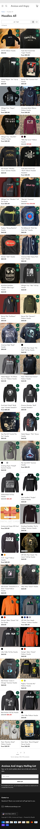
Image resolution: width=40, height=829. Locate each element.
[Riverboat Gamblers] (10, 273)
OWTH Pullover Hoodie (8, 51)
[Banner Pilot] (10, 304)
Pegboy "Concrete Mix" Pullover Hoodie (28, 685)
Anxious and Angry (17, 817)
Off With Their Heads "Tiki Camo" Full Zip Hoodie (29, 556)
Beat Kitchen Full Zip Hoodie (9, 712)
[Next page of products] (24, 753)
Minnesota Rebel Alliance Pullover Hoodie (28, 109)
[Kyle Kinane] (10, 156)
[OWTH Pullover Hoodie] (10, 39)
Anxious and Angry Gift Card (10, 526)
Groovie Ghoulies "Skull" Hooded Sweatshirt (28, 406)
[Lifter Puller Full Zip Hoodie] (10, 637)
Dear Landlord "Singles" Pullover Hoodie (28, 498)
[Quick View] (17, 35)
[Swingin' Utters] (10, 605)
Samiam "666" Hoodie (8, 257)
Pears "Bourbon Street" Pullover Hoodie (8, 743)
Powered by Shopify (29, 817)
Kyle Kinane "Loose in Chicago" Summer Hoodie (9, 682)
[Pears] (10, 730)
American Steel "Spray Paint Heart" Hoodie (29, 258)
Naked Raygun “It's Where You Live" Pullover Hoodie (9, 378)
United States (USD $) (10, 814)
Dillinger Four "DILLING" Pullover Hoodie (8, 138)
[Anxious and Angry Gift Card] (10, 514)
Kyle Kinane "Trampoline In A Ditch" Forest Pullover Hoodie (10, 589)
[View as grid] (33, 22)
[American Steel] (10, 333)
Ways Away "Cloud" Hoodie (29, 587)
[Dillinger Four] (10, 96)
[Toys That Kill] (10, 422)
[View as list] (36, 22)
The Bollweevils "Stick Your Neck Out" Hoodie (29, 229)
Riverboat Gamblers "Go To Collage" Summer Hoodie (29, 527)
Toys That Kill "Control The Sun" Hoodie (9, 435)
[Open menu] (2, 6)
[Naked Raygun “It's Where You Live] (10, 365)
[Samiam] (10, 245)
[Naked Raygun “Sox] (10, 67)
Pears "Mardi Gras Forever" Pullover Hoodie (29, 378)
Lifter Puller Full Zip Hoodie (9, 652)
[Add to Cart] (17, 31)
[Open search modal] (6, 6)
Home (3, 12)
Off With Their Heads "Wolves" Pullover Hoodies (29, 621)
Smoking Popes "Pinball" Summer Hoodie (8, 467)
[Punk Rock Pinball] (10, 393)
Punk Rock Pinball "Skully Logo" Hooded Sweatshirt (9, 406)
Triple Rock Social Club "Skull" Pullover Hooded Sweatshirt (28, 171)
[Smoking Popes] (10, 451)
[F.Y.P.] (10, 543)
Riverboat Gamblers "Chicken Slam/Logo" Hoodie (7, 287)
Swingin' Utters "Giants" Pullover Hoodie (28, 653)
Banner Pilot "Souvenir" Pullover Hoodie (28, 317)
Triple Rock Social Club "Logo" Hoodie (28, 52)
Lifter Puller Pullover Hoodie (29, 715)
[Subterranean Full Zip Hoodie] (10, 482)
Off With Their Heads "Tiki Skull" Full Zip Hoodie (29, 349)
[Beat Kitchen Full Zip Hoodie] (10, 700)
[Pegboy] (10, 216)
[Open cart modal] (37, 6)
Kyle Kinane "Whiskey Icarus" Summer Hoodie (8, 170)
